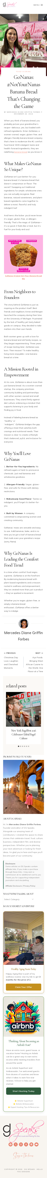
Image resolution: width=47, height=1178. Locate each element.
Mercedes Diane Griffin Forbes (23, 112)
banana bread (20, 152)
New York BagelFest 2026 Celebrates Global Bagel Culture (23, 734)
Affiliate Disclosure (14, 886)
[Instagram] (21, 1144)
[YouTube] (36, 1144)
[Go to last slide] (10, 718)
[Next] (37, 718)
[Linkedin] (31, 1144)
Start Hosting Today (24, 1091)
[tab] (18, 746)
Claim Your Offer (23, 987)
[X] (16, 1144)
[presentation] (23, 709)
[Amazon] (26, 1144)
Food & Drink (23, 71)
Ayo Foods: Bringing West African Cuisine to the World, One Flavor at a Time (34, 662)
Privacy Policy (29, 886)
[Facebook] (11, 1144)
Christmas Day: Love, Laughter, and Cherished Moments (11, 660)
